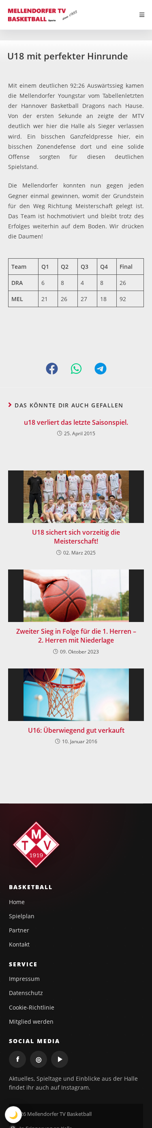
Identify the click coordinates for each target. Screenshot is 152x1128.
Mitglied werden (31, 1021)
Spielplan (21, 916)
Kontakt (19, 944)
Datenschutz (26, 993)
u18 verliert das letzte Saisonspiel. (76, 422)
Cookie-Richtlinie (31, 1007)
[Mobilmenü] (142, 15)
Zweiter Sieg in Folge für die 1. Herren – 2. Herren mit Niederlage (76, 636)
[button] (52, 368)
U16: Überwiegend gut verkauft (76, 730)
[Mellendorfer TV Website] (37, 845)
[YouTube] (59, 1059)
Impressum (24, 979)
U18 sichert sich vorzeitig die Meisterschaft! (76, 537)
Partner (19, 930)
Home (17, 902)
